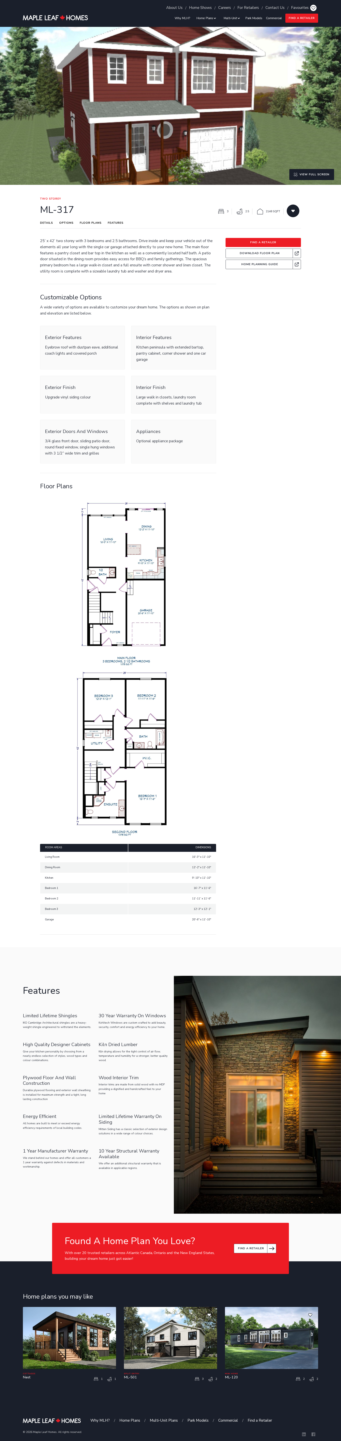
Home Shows (200, 7)
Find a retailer (251, 1248)
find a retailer (302, 18)
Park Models (253, 18)
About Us (174, 7)
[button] (205, 18)
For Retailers (248, 7)
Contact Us (275, 7)
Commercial (274, 18)
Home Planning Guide (259, 264)
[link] (263, 253)
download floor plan (260, 253)
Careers (224, 7)
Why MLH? (182, 18)
